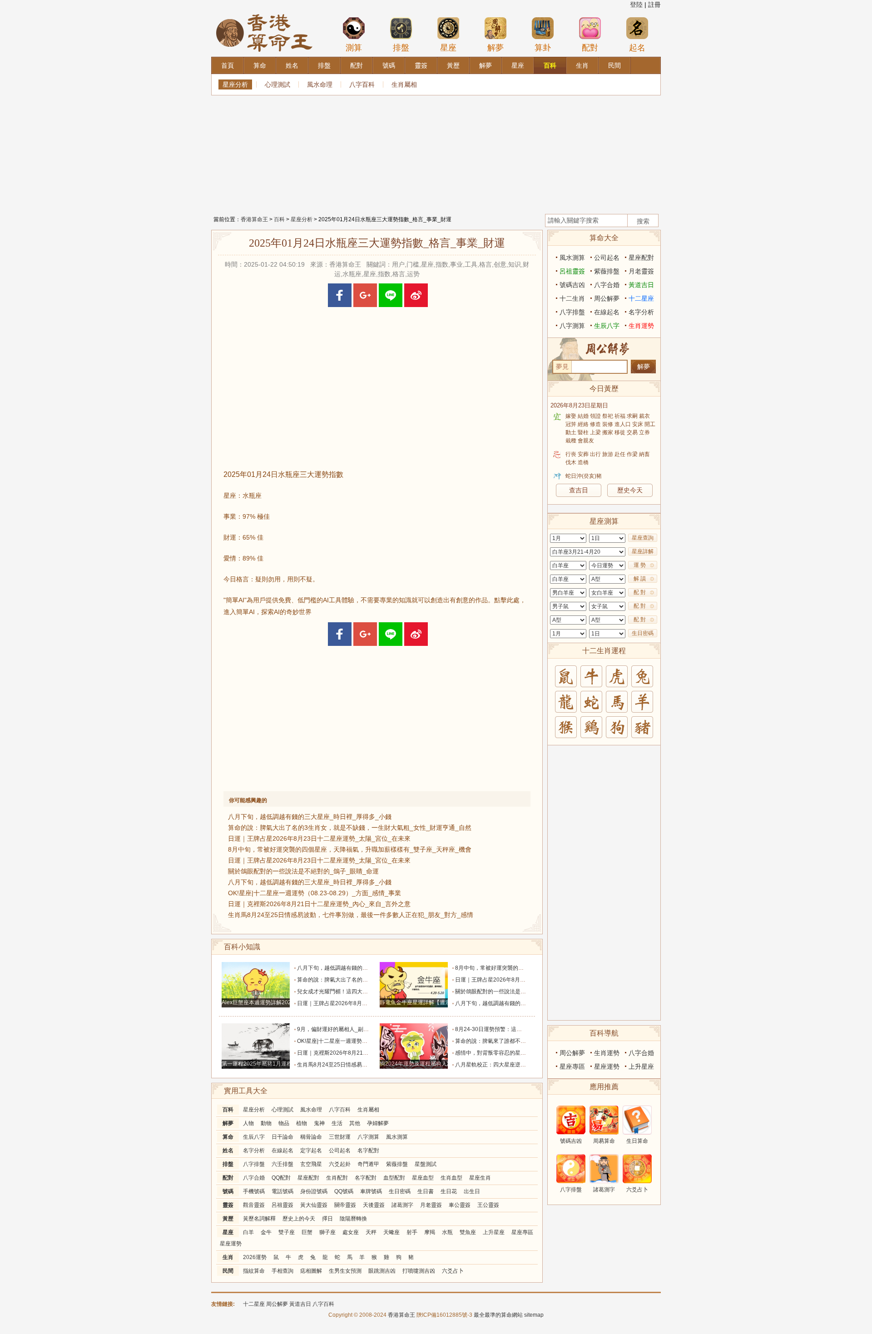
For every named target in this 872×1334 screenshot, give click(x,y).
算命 (228, 1137)
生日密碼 (400, 1191)
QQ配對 (281, 1178)
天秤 (371, 1232)
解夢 (495, 47)
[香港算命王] (264, 13)
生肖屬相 (404, 84)
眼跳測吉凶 (382, 1271)
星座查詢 (643, 538)
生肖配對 (337, 1178)
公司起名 (340, 1150)
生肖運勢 (641, 325)
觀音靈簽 (254, 1205)
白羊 (248, 1232)
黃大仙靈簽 (313, 1205)
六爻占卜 (453, 1271)
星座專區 (522, 1232)
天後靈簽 (374, 1205)
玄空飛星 (311, 1164)
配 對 (640, 592)
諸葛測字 (402, 1205)
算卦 (543, 47)
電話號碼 (282, 1191)
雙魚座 (468, 1232)
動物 (266, 1123)
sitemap (534, 1315)
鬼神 (319, 1123)
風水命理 (319, 84)
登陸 (636, 4)
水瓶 (447, 1232)
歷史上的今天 (298, 1218)
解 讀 (640, 578)
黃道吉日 (641, 284)
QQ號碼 (343, 1191)
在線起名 (282, 1150)
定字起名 (311, 1150)
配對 (590, 47)
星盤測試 (425, 1164)
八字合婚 (254, 1178)
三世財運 (340, 1137)
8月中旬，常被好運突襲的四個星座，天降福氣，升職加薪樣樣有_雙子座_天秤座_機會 (349, 849)
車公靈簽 (460, 1205)
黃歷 (228, 1218)
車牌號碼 (371, 1191)
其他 (354, 1123)
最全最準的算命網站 (498, 1315)
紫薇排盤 (397, 1164)
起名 (637, 47)
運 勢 (640, 565)
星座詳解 (643, 551)
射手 (411, 1232)
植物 (301, 1123)
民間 (228, 1271)
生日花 (449, 1191)
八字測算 (368, 1137)
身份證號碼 (313, 1191)
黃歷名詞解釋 (259, 1218)
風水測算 (397, 1137)
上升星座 (494, 1232)
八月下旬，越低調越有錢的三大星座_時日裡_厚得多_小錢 (309, 816)
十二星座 (641, 298)
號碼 (228, 1191)
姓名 (228, 1150)
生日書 (425, 1191)
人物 (248, 1123)
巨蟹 (307, 1232)
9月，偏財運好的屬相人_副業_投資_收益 (347, 1029)
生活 (337, 1123)
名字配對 (368, 1150)
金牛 (266, 1232)
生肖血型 (451, 1178)
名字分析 (254, 1150)
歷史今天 (630, 490)
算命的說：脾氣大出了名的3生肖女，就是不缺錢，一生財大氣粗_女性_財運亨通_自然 (349, 827)
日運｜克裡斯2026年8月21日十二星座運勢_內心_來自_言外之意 (319, 904)
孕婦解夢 (378, 1123)
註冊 (654, 4)
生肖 (228, 1257)
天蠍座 (391, 1232)
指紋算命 (254, 1271)
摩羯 (429, 1232)
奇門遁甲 (368, 1164)
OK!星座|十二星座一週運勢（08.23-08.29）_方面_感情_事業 (314, 893)
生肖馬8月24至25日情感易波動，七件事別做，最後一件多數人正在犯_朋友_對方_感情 (350, 914)
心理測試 (277, 84)
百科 (279, 219)
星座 (448, 47)
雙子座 (286, 1232)
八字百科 (362, 84)
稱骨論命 (311, 1137)
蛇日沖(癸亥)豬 (583, 476)
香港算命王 (254, 219)
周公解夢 (606, 298)
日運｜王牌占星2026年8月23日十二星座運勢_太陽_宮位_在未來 (319, 838)
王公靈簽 (488, 1205)
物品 (283, 1123)
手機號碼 (254, 1191)
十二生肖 (572, 298)
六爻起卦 (340, 1164)
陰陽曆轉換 (353, 1218)
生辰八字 (254, 1137)
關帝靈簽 (345, 1205)
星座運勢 (231, 1243)
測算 (354, 47)
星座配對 (308, 1178)
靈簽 (228, 1205)
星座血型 (423, 1178)
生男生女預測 (345, 1271)
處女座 (350, 1232)
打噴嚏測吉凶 (418, 1271)
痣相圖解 (311, 1271)
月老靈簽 (431, 1205)
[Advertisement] (436, 152)
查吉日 (578, 490)
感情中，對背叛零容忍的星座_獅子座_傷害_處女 (514, 1053)
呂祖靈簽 (282, 1205)
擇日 (327, 1218)
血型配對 (394, 1178)
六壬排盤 (282, 1164)
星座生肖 (480, 1178)
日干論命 (282, 1137)
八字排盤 (254, 1164)
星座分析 (235, 84)
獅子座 (327, 1232)
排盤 (401, 47)
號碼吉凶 (572, 284)
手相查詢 (282, 1271)
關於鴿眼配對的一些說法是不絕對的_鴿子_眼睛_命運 (303, 871)
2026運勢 (255, 1257)
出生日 (472, 1191)
